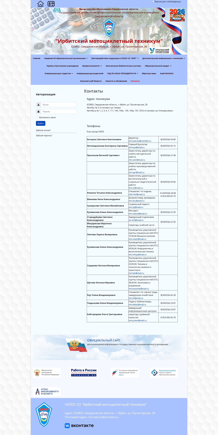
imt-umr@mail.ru (137, 159)
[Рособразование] (128, 373)
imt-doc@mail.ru (136, 200)
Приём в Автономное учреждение (62, 66)
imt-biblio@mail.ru (137, 304)
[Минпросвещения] (50, 373)
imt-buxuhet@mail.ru (139, 288)
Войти (41, 123)
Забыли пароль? (44, 135)
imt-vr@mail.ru (136, 188)
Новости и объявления (116, 81)
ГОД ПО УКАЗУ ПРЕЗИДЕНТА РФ (121, 73)
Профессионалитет (91, 66)
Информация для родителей (90, 73)
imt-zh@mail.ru (136, 298)
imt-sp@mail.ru (136, 207)
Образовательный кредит (157, 66)
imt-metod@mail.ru (138, 213)
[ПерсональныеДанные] (167, 373)
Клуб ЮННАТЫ (166, 73)
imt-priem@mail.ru (138, 320)
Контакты (135, 81)
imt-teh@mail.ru (136, 273)
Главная (36, 58)
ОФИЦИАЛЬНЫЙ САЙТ (103, 340)
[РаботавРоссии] (89, 373)
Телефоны (93, 126)
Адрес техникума (98, 99)
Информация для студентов (58, 73)
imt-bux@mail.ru (136, 147)
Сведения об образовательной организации (65, 58)
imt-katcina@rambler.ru (140, 141)
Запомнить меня (47, 117)
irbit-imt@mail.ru (137, 194)
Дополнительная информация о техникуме (162, 58)
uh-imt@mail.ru (136, 220)
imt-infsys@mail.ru (137, 254)
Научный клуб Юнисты (91, 81)
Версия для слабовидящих (168, 1)
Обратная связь (149, 73)
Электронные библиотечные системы (123, 66)
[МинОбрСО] (109, 391)
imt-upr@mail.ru (136, 172)
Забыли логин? (43, 130)
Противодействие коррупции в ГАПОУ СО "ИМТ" (114, 58)
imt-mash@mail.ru (137, 239)
